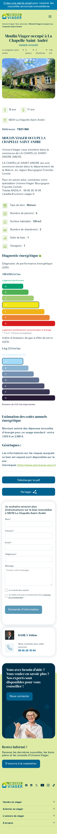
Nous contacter (19, 696)
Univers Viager (8, 24)
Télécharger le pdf (28, 480)
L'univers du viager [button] (13, 816)
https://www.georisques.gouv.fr (36, 465)
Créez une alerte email (18, 3)
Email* (8, 543)
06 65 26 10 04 (27, 650)
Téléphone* (11, 554)
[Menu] (50, 16)
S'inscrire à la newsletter (21, 763)
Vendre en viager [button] (12, 802)
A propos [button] (8, 823)
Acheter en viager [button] (13, 809)
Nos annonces (22, 24)
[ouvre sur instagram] (48, 785)
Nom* (8, 519)
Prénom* (9, 531)
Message (9, 566)
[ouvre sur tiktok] (53, 785)
